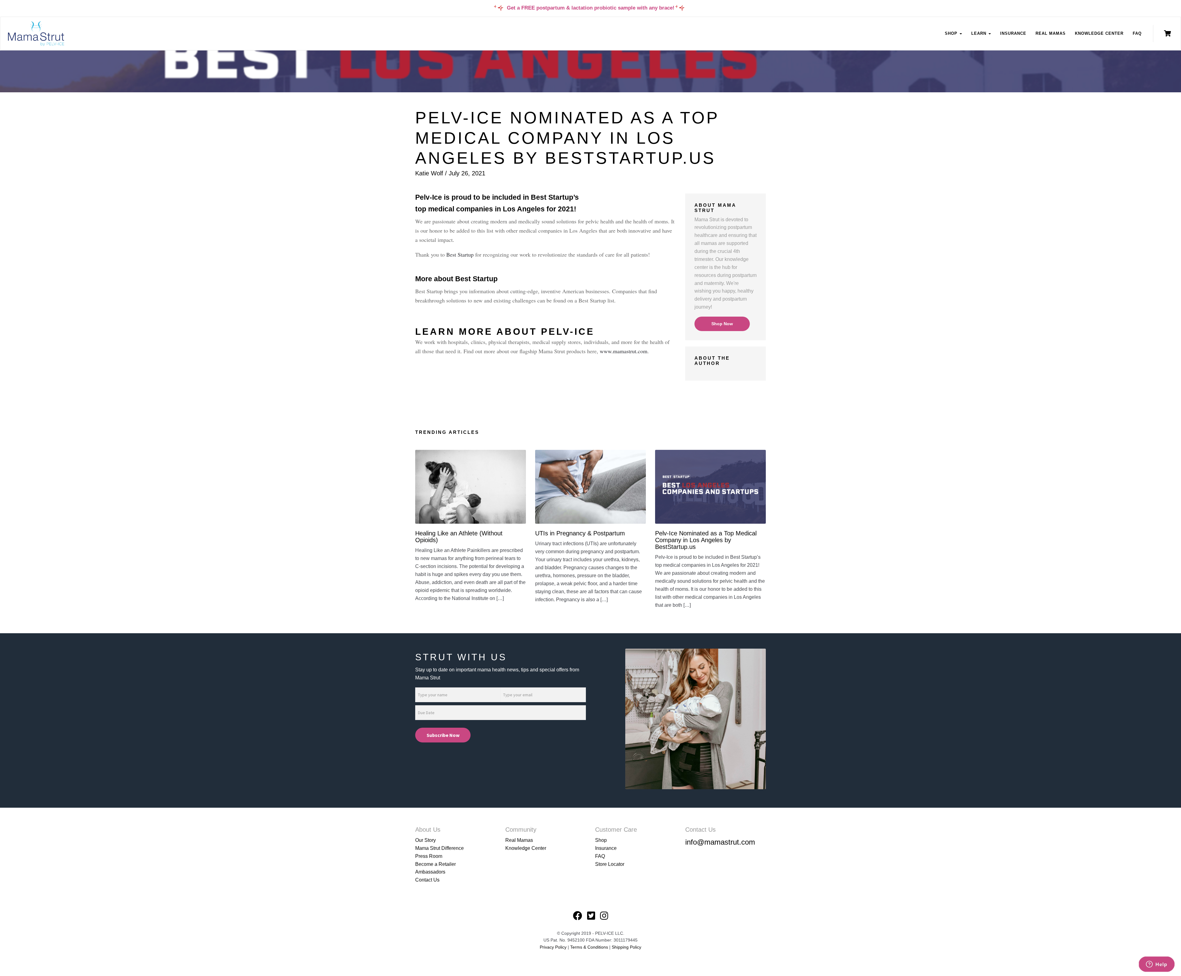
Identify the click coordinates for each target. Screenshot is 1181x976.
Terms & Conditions (589, 947)
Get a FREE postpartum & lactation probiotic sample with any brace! (590, 8)
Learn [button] (979, 33)
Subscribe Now (443, 735)
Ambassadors (430, 871)
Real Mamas (1051, 33)
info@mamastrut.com (720, 842)
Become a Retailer (435, 864)
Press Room (428, 856)
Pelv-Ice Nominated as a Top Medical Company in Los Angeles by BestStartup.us (706, 540)
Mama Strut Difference (439, 848)
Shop (601, 840)
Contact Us (427, 879)
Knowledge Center (1099, 33)
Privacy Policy (553, 947)
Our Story (425, 840)
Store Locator (609, 864)
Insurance (1013, 33)
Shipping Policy (626, 947)
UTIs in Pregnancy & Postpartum (580, 533)
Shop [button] (952, 33)
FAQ (1137, 33)
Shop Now (722, 323)
